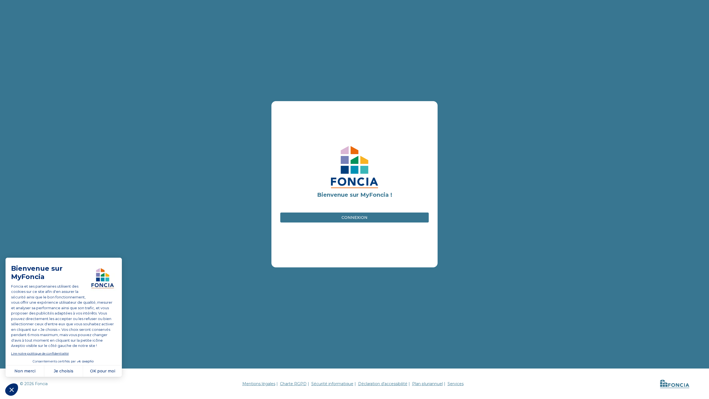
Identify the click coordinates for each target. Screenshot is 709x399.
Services (456, 383)
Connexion (354, 217)
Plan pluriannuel (427, 383)
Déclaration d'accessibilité (382, 383)
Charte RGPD (293, 383)
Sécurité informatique (332, 383)
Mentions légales (258, 383)
